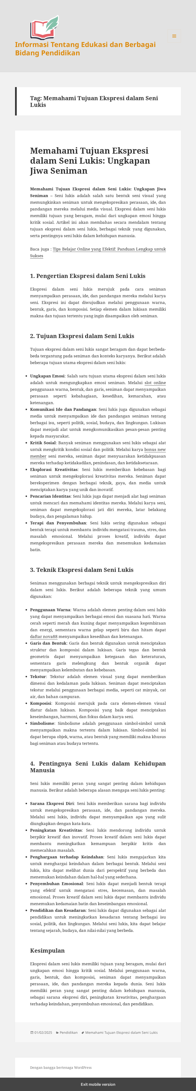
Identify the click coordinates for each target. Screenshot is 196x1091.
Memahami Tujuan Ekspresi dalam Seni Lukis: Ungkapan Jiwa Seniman (90, 160)
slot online (155, 382)
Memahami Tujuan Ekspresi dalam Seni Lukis (121, 1032)
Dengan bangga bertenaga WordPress (61, 1067)
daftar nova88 (44, 636)
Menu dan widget (174, 42)
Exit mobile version (98, 1084)
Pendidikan (69, 1032)
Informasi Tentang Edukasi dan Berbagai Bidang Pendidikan (85, 48)
